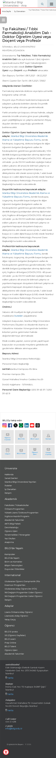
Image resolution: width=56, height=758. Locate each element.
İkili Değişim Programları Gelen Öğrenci (23, 596)
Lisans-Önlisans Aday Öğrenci (19, 612)
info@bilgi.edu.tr (13, 728)
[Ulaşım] (7, 451)
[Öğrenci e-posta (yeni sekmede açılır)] (7, 437)
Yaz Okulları (10, 538)
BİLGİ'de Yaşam (12, 558)
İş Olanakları (19, 11)
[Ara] (42, 3)
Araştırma (9, 542)
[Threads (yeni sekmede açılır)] (38, 425)
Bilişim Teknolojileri (14, 565)
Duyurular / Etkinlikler (14, 569)
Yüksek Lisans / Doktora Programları (21, 513)
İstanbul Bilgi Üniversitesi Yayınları (20, 482)
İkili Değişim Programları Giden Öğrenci (23, 592)
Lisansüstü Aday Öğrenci (16, 616)
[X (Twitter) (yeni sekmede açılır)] (15, 425)
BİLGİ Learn (10, 639)
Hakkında (9, 474)
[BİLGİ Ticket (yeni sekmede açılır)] (21, 451)
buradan (18, 315)
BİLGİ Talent (10, 646)
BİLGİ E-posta (11, 632)
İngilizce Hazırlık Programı (17, 516)
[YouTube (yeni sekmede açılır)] (32, 425)
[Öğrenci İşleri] (35, 451)
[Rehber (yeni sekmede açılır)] (48, 437)
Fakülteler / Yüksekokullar (17, 505)
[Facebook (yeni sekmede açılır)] (10, 425)
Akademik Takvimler (14, 520)
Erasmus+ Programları (15, 585)
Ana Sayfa (6, 11)
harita (10, 678)
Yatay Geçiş (10, 619)
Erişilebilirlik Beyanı (15, 744)
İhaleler (8, 485)
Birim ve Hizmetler (13, 562)
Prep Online (10, 643)
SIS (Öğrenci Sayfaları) (15, 635)
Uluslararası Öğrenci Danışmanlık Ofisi (22, 581)
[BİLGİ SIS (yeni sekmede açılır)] (21, 437)
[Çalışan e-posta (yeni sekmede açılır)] (48, 451)
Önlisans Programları (14, 509)
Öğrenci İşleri (11, 531)
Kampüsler (10, 554)
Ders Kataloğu (11, 527)
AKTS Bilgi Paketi (13, 524)
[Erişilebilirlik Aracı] (6, 752)
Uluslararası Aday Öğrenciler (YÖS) (21, 589)
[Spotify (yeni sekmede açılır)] (21, 425)
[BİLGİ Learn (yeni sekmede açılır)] (35, 437)
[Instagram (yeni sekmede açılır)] (4, 425)
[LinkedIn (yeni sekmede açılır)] (26, 425)
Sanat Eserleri (11, 478)
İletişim (8, 493)
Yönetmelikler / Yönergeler (17, 535)
